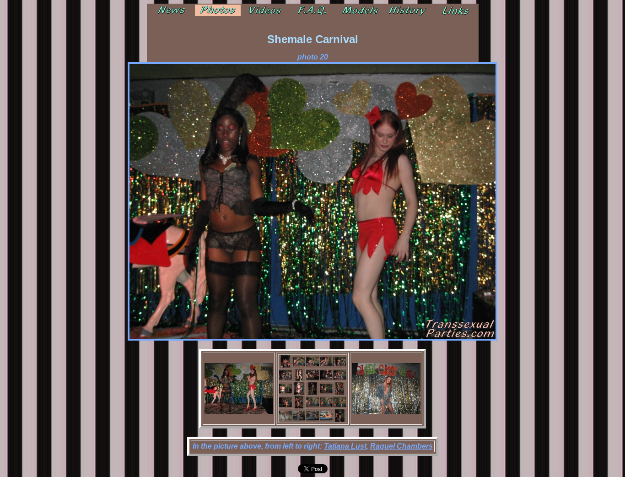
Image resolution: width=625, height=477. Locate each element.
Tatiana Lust (345, 446)
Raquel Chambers (401, 446)
